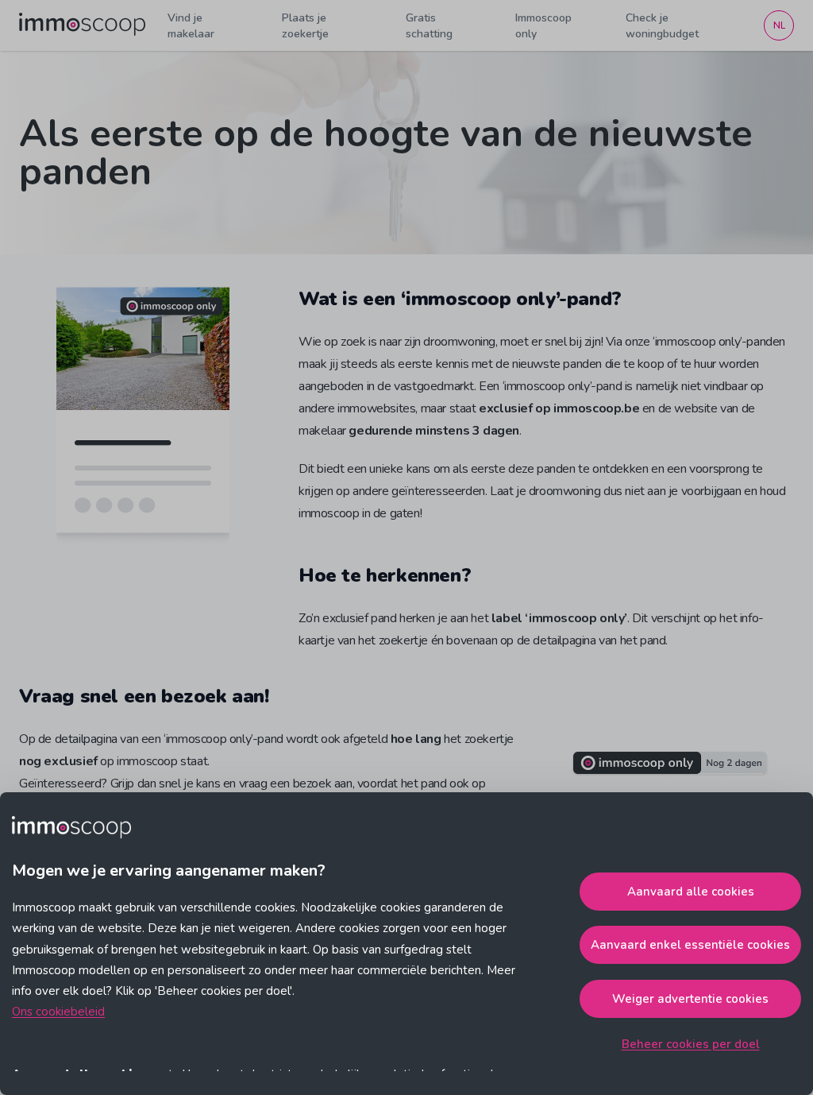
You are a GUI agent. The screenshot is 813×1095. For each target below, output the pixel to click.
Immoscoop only (543, 25)
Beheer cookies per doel (691, 1044)
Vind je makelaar (191, 25)
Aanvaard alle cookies (690, 892)
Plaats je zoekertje (305, 25)
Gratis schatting (429, 25)
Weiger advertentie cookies (690, 999)
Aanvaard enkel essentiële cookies (690, 945)
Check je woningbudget (662, 25)
